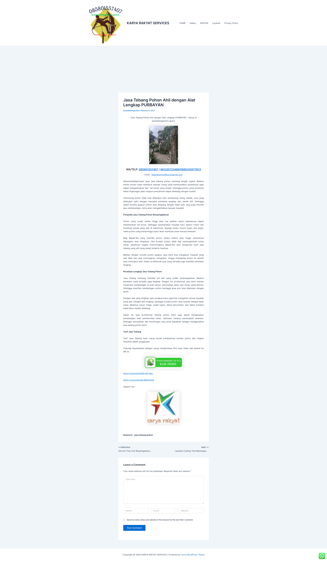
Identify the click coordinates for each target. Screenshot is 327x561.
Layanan (216, 23)
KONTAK (204, 23)
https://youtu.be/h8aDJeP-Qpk (138, 373)
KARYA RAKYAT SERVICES (148, 23)
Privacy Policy (231, 23)
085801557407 (148, 169)
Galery (193, 23)
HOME (183, 23)
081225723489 (169, 169)
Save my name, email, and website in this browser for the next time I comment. (160, 520)
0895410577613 (190, 169)
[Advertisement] (163, 65)
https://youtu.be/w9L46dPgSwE (138, 380)
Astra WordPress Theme (192, 554)
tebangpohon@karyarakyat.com (167, 174)
